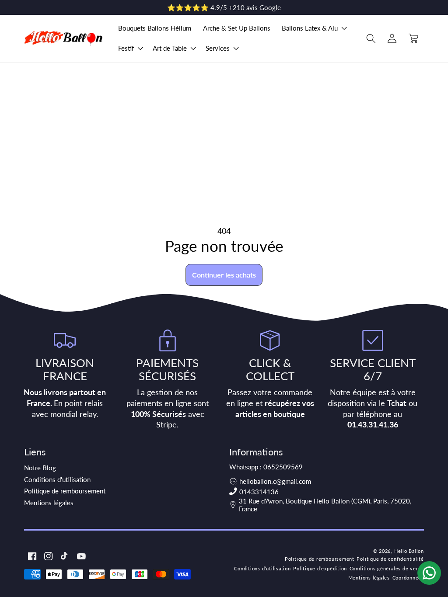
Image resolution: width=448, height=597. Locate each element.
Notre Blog (40, 468)
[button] (313, 28)
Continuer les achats (224, 275)
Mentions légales (49, 503)
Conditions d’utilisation (262, 568)
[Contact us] (429, 573)
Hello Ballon (409, 551)
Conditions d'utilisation (57, 479)
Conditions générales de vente (387, 568)
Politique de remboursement (64, 491)
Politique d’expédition (320, 568)
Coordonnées (408, 577)
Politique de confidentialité (390, 559)
